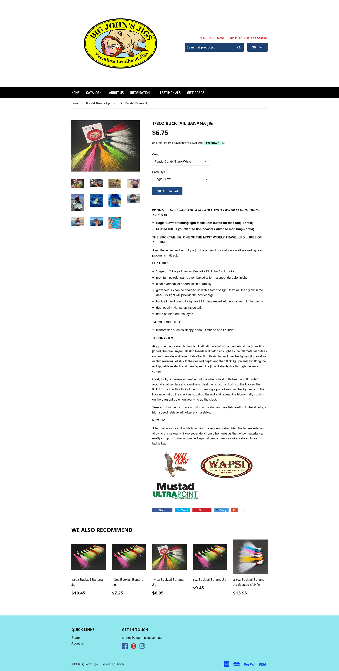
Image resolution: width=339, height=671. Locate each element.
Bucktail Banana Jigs (98, 103)
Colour (156, 154)
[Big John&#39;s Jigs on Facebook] (125, 647)
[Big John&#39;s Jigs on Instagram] (142, 647)
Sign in (233, 38)
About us (116, 92)
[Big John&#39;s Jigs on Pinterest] (134, 647)
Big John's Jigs (89, 664)
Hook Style (159, 172)
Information (140, 92)
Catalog (93, 92)
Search (76, 637)
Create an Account (255, 38)
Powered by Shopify (112, 664)
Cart (260, 47)
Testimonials (169, 92)
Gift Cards (195, 92)
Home (75, 92)
